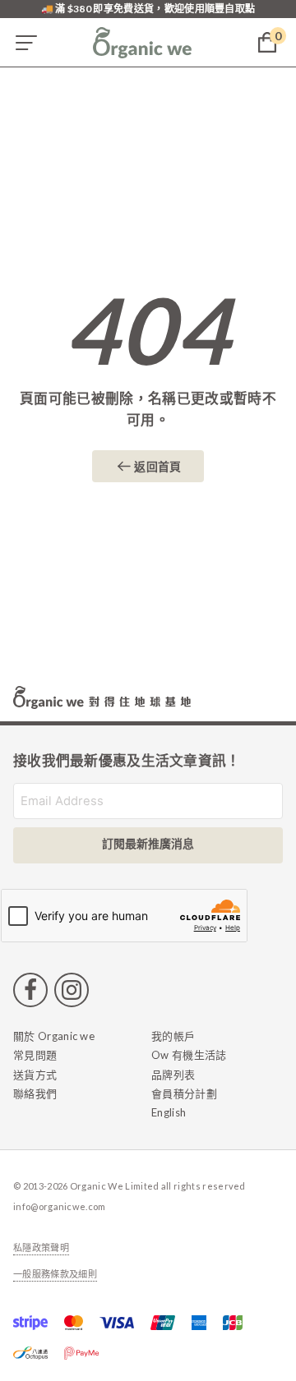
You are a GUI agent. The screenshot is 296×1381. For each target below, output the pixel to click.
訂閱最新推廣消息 (148, 843)
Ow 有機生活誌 (189, 1054)
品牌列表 (173, 1074)
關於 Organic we (54, 1036)
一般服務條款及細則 (55, 1274)
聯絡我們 (35, 1093)
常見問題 (35, 1054)
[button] (26, 43)
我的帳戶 (173, 1036)
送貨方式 (35, 1074)
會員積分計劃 (184, 1093)
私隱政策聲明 (41, 1248)
